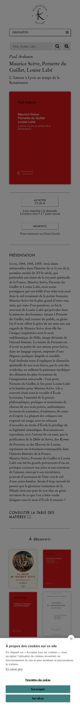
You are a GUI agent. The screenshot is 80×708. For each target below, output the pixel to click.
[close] (71, 638)
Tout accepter (38, 689)
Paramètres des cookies (37, 679)
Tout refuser (38, 698)
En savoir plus (14, 669)
